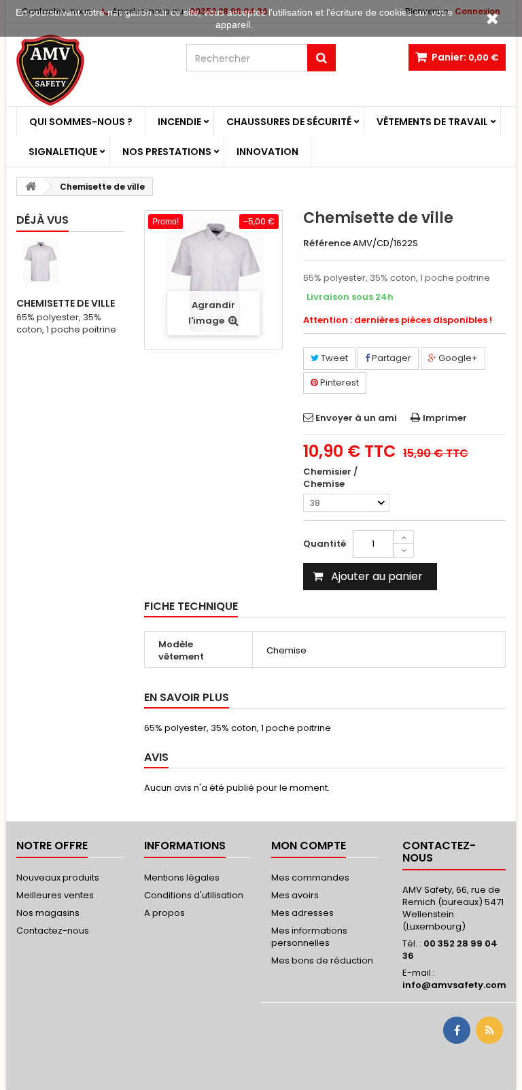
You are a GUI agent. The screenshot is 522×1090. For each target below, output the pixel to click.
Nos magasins (48, 912)
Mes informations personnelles (309, 936)
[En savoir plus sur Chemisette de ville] (40, 262)
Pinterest (338, 382)
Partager (390, 358)
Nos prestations (166, 151)
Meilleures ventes (55, 895)
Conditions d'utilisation (193, 895)
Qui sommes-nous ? (81, 122)
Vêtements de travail (432, 122)
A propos (164, 912)
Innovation (267, 151)
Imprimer (445, 417)
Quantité (324, 543)
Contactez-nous (52, 930)
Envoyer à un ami (356, 417)
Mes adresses (302, 912)
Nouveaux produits (57, 877)
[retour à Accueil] (31, 186)
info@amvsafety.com (454, 984)
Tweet (333, 358)
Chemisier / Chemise (330, 478)
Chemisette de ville (65, 303)
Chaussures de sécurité (288, 122)
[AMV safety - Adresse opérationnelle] (91, 70)
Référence (327, 243)
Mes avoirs (295, 895)
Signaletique (63, 151)
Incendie (179, 122)
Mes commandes (310, 877)
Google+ (457, 358)
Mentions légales (182, 877)
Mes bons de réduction (322, 960)
